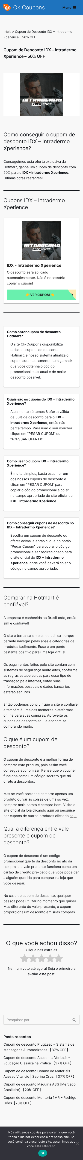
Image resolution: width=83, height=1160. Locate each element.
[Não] (77, 1143)
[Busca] (74, 1020)
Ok (43, 1153)
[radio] (24, 959)
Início (7, 31)
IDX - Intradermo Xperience (34, 265)
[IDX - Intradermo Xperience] (41, 240)
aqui (50, 810)
